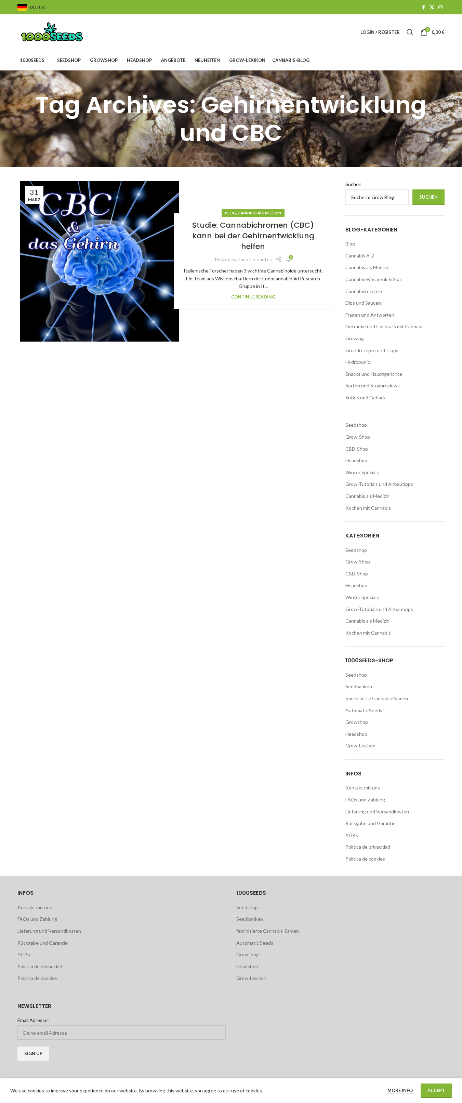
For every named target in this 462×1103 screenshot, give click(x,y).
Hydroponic (357, 362)
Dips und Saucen (363, 303)
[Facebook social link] (423, 7)
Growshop (356, 722)
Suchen (353, 184)
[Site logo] (60, 32)
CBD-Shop (356, 449)
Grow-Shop (357, 437)
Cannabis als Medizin (259, 213)
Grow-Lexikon (360, 745)
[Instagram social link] (440, 7)
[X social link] (431, 7)
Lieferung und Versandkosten (377, 811)
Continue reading (253, 297)
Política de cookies (365, 859)
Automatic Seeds (363, 710)
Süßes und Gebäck (365, 397)
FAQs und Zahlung (365, 799)
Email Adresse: (33, 1020)
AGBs (351, 835)
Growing (354, 338)
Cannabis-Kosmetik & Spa (373, 279)
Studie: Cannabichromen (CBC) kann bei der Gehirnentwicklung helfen (253, 236)
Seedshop (356, 425)
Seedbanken (358, 686)
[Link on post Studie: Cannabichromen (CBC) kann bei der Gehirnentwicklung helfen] (99, 261)
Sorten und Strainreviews (372, 385)
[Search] (410, 32)
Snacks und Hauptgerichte (373, 374)
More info (400, 1090)
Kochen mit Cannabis (368, 508)
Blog (230, 213)
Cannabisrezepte (363, 291)
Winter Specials (362, 472)
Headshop (356, 460)
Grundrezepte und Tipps (371, 350)
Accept (436, 1090)
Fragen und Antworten (369, 315)
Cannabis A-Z (359, 255)
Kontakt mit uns (362, 787)
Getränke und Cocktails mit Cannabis (385, 326)
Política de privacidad (367, 847)
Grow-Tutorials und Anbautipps (379, 484)
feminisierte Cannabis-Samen (376, 698)
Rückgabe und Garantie (370, 823)
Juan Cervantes (255, 259)
